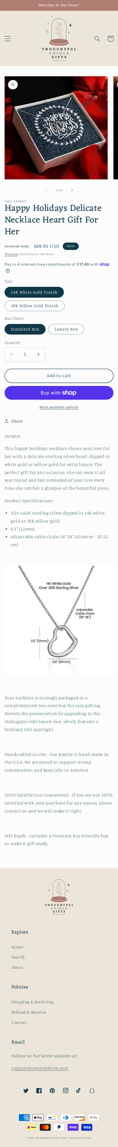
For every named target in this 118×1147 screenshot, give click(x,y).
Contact (19, 1022)
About (17, 967)
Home (17, 946)
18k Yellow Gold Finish (34, 305)
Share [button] (17, 421)
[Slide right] (72, 190)
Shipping (11, 254)
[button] (7, 38)
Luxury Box (66, 329)
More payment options (59, 407)
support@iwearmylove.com (39, 1068)
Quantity (12, 342)
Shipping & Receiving (32, 1001)
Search (18, 956)
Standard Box (25, 329)
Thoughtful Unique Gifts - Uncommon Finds (63, 1137)
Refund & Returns (28, 1012)
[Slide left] (46, 190)
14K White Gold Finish (34, 292)
